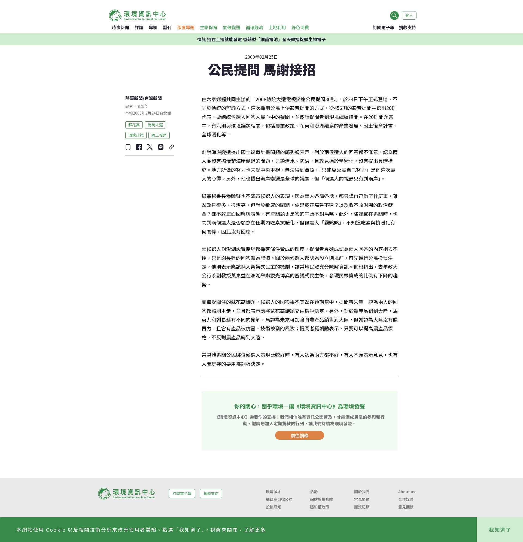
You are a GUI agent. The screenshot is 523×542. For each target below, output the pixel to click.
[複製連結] (171, 147)
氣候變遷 (231, 27)
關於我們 (361, 491)
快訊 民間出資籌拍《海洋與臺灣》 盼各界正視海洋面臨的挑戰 (261, 39)
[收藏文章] (128, 147)
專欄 (153, 27)
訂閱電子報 (383, 27)
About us (406, 491)
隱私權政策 (319, 507)
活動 (314, 491)
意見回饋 (405, 507)
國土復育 (159, 135)
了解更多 (255, 529)
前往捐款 (299, 435)
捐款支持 (407, 27)
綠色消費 (300, 27)
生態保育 (208, 27)
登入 (409, 15)
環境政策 (136, 135)
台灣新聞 (153, 98)
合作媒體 (405, 499)
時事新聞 (120, 27)
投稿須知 (273, 507)
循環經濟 (254, 27)
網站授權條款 (321, 499)
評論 (139, 27)
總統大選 (155, 124)
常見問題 (361, 499)
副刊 (167, 27)
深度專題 (185, 27)
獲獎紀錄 (361, 507)
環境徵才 (273, 491)
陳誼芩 (142, 106)
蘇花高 (134, 124)
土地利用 (277, 27)
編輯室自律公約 (279, 499)
